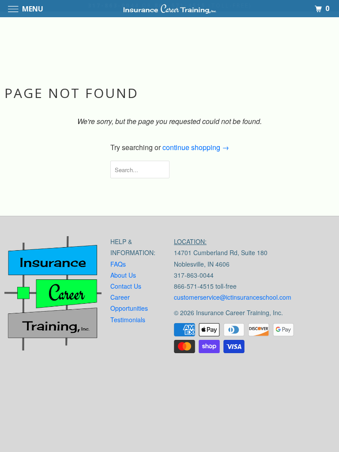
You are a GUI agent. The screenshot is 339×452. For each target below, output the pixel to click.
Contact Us (125, 286)
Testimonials (127, 319)
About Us (123, 275)
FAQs (118, 264)
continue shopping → (195, 147)
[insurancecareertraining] (53, 295)
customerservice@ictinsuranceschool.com (232, 297)
